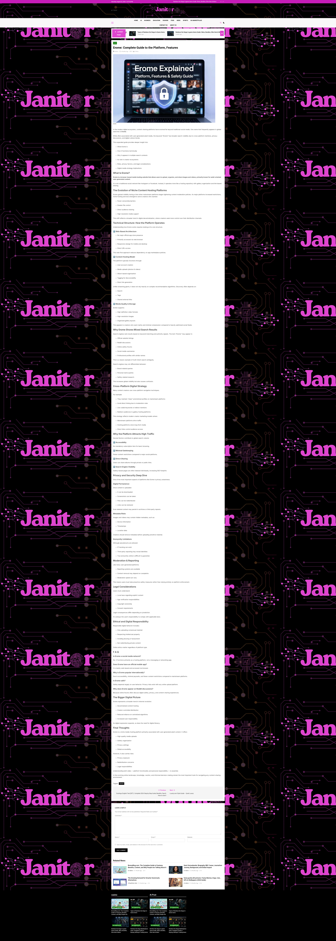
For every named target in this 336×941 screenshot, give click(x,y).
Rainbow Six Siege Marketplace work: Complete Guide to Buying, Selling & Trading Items (133, 32)
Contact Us (163, 25)
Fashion (165, 20)
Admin (116, 51)
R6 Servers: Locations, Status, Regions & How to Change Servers (192, 32)
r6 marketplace (196, 20)
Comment (118, 815)
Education (156, 20)
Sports (185, 20)
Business (147, 20)
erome (121, 783)
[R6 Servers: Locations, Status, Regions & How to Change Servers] (167, 34)
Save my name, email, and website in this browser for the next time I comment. (140, 844)
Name (117, 837)
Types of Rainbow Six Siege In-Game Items (203, 1)
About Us (173, 25)
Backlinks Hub (133, 883)
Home (136, 20)
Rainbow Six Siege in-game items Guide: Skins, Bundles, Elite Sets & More (119, 930)
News (178, 20)
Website (189, 837)
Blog (115, 43)
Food (172, 20)
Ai (141, 20)
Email (153, 837)
